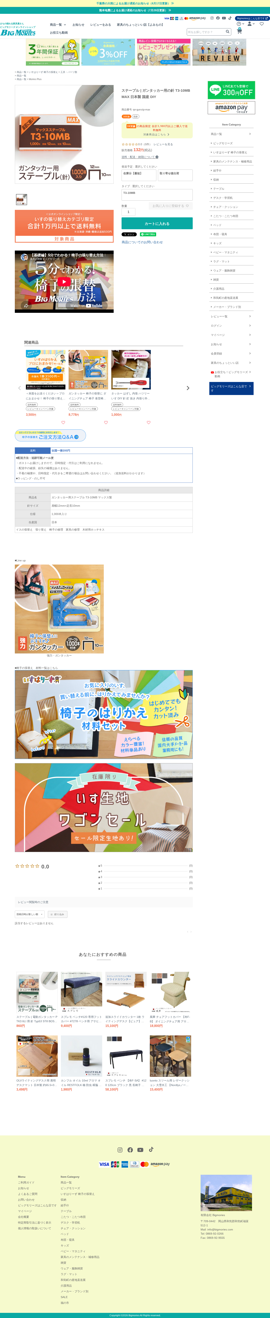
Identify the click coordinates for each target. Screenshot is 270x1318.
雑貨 (216, 279)
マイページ (218, 335)
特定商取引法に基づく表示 (34, 1222)
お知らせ (78, 24)
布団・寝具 (220, 234)
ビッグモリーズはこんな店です (229, 388)
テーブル (218, 188)
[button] (19, 388)
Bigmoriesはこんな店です (251, 18)
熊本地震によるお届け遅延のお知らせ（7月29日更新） (133, 10)
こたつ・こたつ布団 (225, 216)
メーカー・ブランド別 (227, 306)
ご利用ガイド (26, 1182)
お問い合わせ (26, 1199)
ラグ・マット (221, 261)
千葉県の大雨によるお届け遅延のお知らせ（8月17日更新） (133, 3)
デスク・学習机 (223, 197)
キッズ (217, 243)
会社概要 (23, 1216)
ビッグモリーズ (223, 143)
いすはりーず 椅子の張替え (43, 72)
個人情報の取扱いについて (34, 1228)
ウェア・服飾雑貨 (224, 270)
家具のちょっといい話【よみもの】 (140, 24)
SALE (64, 1297)
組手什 (217, 170)
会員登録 (216, 353)
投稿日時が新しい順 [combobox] (27, 914)
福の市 (65, 1302)
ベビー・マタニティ (225, 252)
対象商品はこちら (157, 134)
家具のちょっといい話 (225, 362)
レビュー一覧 (219, 316)
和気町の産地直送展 (225, 297)
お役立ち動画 (59, 32)
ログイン (216, 325)
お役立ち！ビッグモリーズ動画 (231, 374)
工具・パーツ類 (68, 72)
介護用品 (218, 288)
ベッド (217, 225)
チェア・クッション (225, 206)
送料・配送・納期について (139, 156)
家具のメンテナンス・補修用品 (232, 161)
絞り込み (59, 914)
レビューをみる (100, 24)
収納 (216, 179)
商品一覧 (56, 24)
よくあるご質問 (27, 1193)
